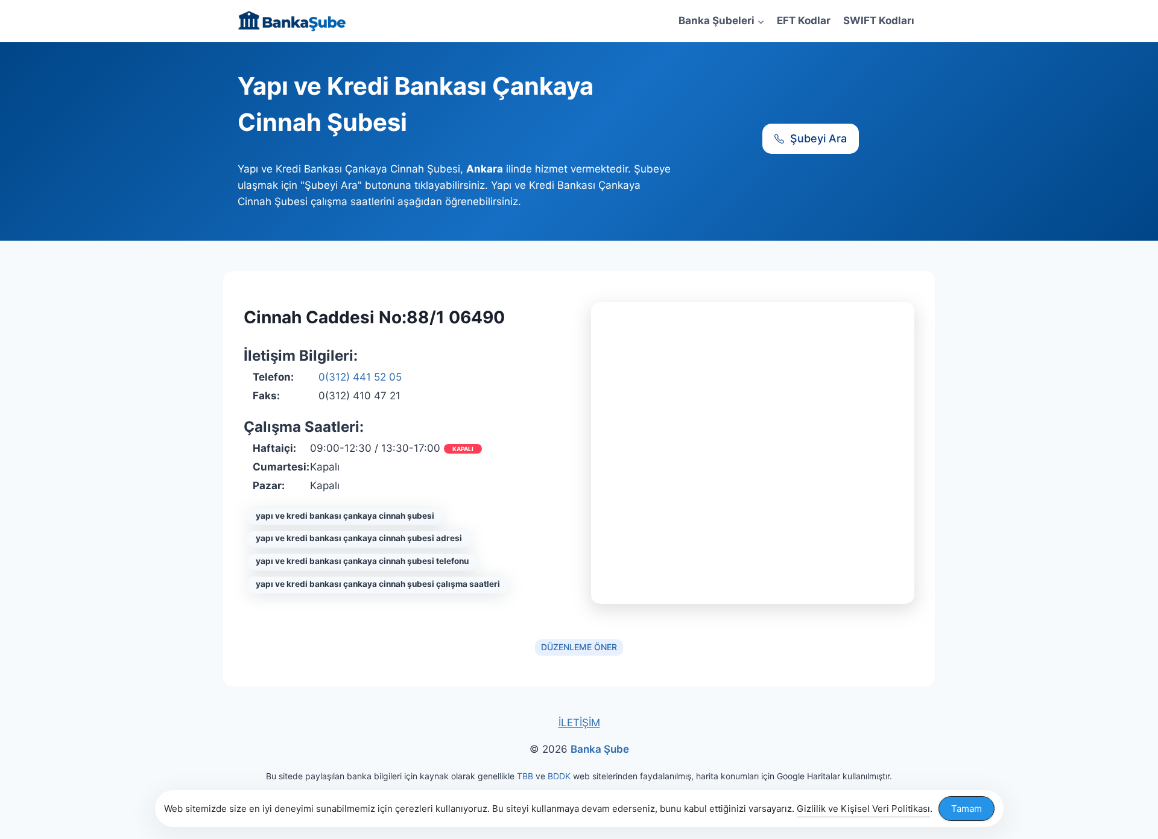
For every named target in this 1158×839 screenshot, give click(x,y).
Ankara (484, 169)
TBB (525, 776)
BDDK (559, 776)
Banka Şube (600, 749)
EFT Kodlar (804, 20)
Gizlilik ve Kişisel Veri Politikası (863, 808)
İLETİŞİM (579, 723)
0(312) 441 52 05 (360, 377)
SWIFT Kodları (878, 20)
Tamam (966, 808)
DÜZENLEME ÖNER (579, 647)
